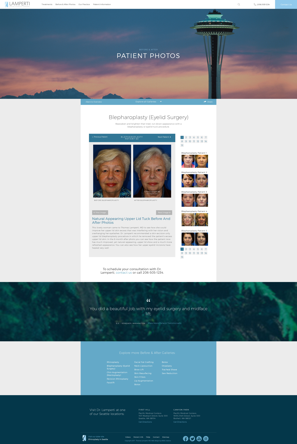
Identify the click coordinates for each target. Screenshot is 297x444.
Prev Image (101, 212)
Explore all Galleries (146, 101)
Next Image (163, 212)
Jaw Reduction (169, 373)
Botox (137, 384)
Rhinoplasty (113, 362)
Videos (128, 437)
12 (198, 141)
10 (190, 141)
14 (206, 141)
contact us (124, 272)
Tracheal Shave (169, 369)
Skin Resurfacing (143, 373)
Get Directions (145, 422)
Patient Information (102, 4)
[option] (112, 173)
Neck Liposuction (143, 366)
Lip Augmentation (143, 380)
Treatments (47, 4)
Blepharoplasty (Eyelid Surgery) (118, 367)
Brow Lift (139, 369)
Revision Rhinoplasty (117, 379)
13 (202, 141)
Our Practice (84, 4)
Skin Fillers (139, 377)
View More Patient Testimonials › (165, 323)
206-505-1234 (153, 272)
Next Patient (163, 137)
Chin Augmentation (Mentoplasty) (117, 373)
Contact (156, 437)
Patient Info (138, 437)
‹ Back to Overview (93, 102)
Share (210, 102)
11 (194, 141)
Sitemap (165, 437)
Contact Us (286, 4)
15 (182, 145)
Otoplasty (167, 366)
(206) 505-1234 (263, 4)
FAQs (148, 437)
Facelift (111, 382)
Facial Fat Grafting (144, 362)
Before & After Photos (65, 4)
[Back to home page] (17, 5)
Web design (155, 440)
